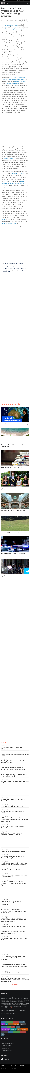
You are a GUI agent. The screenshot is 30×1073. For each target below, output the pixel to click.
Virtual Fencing (8, 158)
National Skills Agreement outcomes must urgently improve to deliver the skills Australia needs (13, 919)
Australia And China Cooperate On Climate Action (12, 748)
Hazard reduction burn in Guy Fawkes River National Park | (14, 775)
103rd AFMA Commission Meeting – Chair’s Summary (13, 800)
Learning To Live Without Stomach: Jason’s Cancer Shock (13, 932)
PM (5, 270)
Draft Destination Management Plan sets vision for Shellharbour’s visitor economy (13, 958)
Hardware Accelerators (12, 83)
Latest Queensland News (7, 1045)
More (12, 1007)
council (9, 1027)
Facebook (6, 1059)
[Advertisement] (15, 130)
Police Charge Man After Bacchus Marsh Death (15, 755)
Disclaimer (22, 1065)
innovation (12, 268)
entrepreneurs (5, 268)
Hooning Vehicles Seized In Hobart (13, 851)
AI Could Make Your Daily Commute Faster (13, 812)
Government (9, 1021)
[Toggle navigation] (27, 3)
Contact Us (3, 1068)
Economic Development (8, 266)
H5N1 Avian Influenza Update (11, 870)
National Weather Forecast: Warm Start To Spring (14, 939)
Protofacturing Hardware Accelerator (16, 29)
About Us (3, 1065)
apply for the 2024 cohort (9, 223)
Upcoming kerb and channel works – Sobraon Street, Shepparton (13, 857)
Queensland (22, 1024)
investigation (16, 1032)
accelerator (8, 263)
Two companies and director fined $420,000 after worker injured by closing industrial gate (15, 979)
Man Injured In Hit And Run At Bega (13, 806)
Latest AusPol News (6, 1052)
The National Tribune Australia (17, 1070)
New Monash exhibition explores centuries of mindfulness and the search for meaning (15, 903)
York (9, 271)
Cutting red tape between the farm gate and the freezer (15, 782)
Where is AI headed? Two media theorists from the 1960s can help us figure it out (13, 883)
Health (18, 1029)
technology (21, 270)
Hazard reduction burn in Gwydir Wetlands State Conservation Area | (13, 768)
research (15, 270)
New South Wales (5, 1029)
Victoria (10, 1024)
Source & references (22, 226)
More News (15, 984)
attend (4, 219)
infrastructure (25, 1029)
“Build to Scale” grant (17, 173)
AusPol (13, 1027)
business (10, 1032)
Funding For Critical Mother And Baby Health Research (14, 761)
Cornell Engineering (20, 82)
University (4, 271)
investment (23, 1032)
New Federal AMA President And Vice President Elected (14, 875)
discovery (23, 265)
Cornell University (11, 265)
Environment (13, 1029)
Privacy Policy (13, 1068)
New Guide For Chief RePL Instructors (14, 973)
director (19, 265)
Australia (4, 1021)
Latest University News (6, 1050)
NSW (6, 1024)
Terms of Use (13, 1065)
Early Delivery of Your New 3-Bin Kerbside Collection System (12, 833)
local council (16, 1024)
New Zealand (4, 1032)
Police (3, 1024)
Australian (16, 1021)
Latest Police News (5, 1048)
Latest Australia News (6, 1042)
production (9, 270)
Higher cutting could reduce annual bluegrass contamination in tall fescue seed (14, 966)
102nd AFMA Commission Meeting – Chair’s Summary (13, 827)
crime (3, 1034)
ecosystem (17, 266)
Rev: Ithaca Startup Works (10, 25)
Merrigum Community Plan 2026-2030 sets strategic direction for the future (14, 863)
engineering (24, 266)
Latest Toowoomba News (7, 1043)
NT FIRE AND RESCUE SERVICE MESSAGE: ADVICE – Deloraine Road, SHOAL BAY (13, 911)
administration (14, 263)
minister (18, 1027)
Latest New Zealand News (7, 1047)
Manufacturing (19, 268)
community (21, 1021)
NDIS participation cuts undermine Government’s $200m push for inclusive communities (14, 819)
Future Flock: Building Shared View (13, 926)
